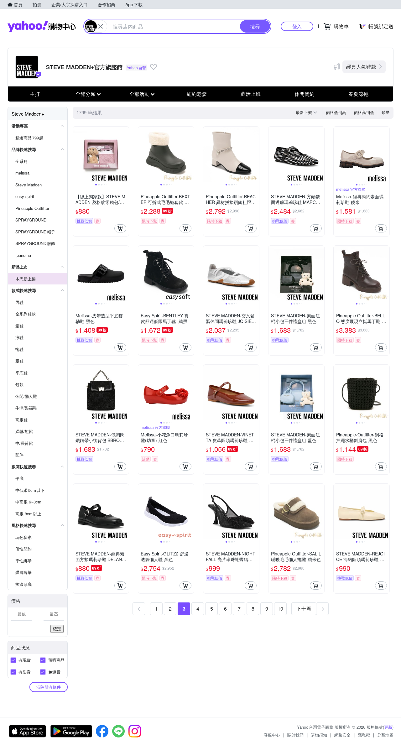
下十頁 (303, 608)
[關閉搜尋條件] (100, 26)
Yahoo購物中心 (42, 26)
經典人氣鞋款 (361, 66)
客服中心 (272, 735)
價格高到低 (364, 112)
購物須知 (319, 735)
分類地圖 (385, 735)
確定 (57, 629)
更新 (388, 727)
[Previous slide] (77, 154)
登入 (297, 26)
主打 (35, 93)
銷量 (386, 112)
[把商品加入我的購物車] (120, 228)
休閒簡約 (304, 93)
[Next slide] (125, 154)
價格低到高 (336, 112)
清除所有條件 (48, 687)
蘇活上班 (251, 93)
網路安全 (342, 735)
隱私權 (364, 735)
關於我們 (295, 735)
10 (280, 608)
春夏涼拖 (358, 93)
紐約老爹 (197, 93)
